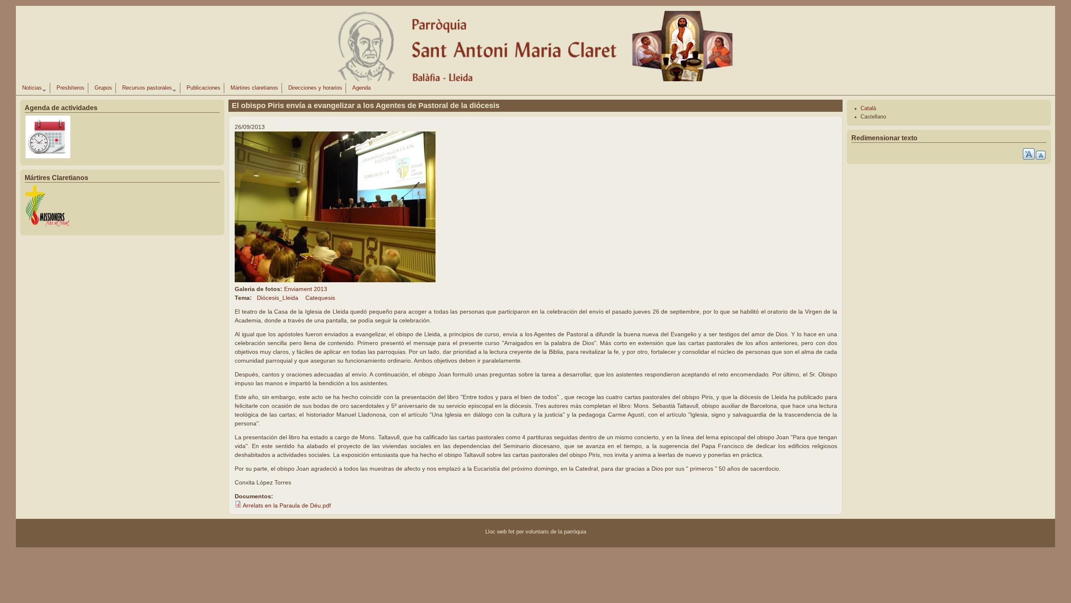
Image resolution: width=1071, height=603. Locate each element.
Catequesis (320, 297)
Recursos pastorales (145, 89)
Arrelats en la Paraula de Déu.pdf (287, 505)
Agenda (361, 88)
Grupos (103, 88)
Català (868, 108)
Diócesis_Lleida (277, 297)
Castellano (873, 117)
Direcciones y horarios (315, 88)
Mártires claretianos (254, 88)
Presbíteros (70, 88)
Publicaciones (203, 88)
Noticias (30, 89)
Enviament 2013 (305, 289)
